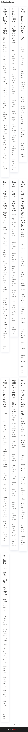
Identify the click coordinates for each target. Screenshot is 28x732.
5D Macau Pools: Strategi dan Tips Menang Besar (5, 394)
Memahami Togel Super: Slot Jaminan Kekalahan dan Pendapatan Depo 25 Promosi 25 (23, 207)
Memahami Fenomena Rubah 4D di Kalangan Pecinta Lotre (23, 399)
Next (18, 725)
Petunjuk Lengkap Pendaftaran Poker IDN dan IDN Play (23, 24)
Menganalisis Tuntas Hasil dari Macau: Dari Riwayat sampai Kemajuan (5, 576)
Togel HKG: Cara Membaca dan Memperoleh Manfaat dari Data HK (5, 203)
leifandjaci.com (7, 2)
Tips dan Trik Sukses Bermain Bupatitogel (14, 194)
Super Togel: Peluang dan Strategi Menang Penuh (14, 23)
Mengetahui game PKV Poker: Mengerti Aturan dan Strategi (5, 26)
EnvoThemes (16, 729)
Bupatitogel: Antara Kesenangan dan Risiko (14, 393)
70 (14, 725)
